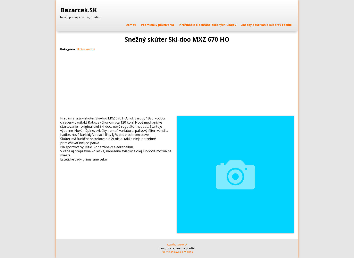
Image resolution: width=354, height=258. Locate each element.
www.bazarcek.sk (177, 244)
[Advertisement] (177, 85)
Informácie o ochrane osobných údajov (207, 25)
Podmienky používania (157, 25)
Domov (131, 25)
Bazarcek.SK (79, 10)
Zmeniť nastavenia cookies (177, 252)
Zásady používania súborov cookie (266, 25)
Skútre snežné (86, 49)
